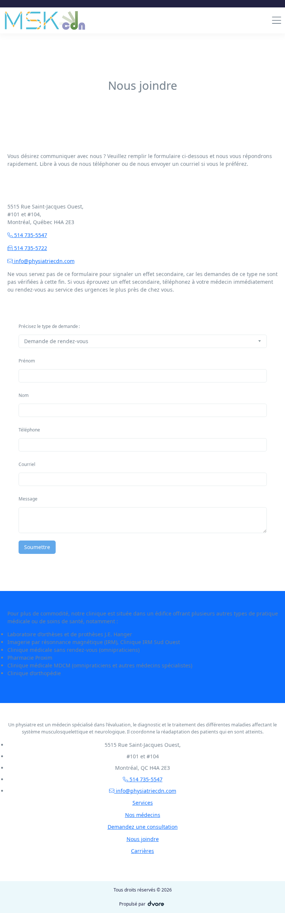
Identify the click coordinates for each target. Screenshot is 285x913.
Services (142, 802)
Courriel (27, 464)
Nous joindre (143, 839)
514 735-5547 (30, 235)
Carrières (142, 850)
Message (28, 499)
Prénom (27, 361)
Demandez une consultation (143, 826)
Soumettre (37, 547)
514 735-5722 (30, 248)
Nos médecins (142, 814)
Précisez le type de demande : (49, 326)
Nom (24, 395)
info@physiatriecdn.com (44, 261)
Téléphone (29, 430)
